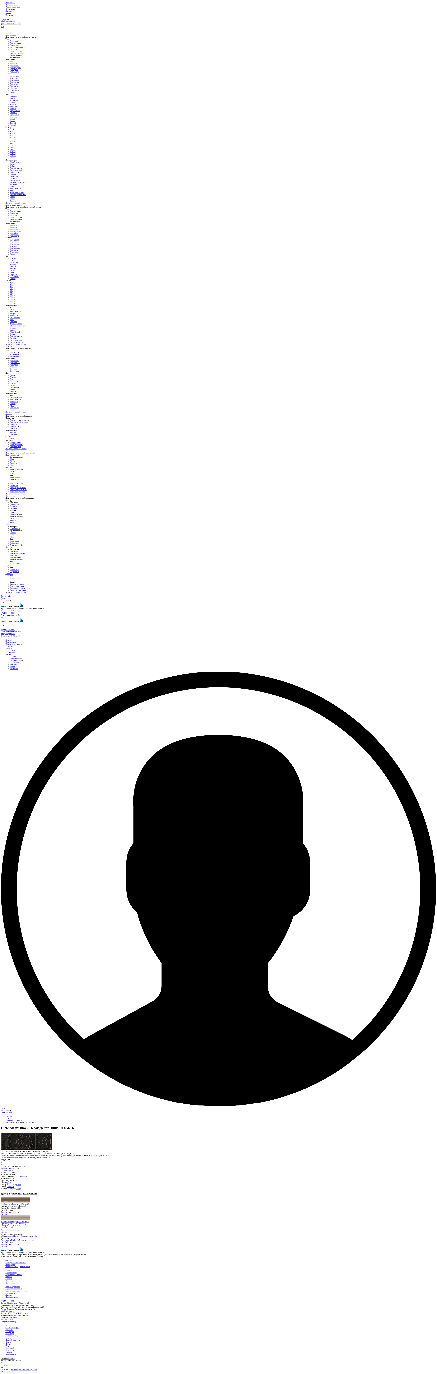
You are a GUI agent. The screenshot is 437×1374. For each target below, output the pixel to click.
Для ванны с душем (17, 553)
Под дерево (14, 80)
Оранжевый (14, 115)
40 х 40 (12, 145)
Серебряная (14, 387)
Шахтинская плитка (18, 195)
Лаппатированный (17, 47)
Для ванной (14, 66)
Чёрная (12, 279)
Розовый (13, 117)
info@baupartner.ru (8, 21)
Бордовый (14, 100)
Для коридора (15, 68)
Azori (12, 307)
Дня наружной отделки (19, 422)
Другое (8, 654)
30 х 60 (12, 299)
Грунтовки (14, 486)
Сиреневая (14, 275)
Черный (13, 125)
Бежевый (13, 96)
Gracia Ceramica (16, 168)
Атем (12, 320)
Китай (12, 197)
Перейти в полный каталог (16, 203)
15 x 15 (12, 131)
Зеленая (13, 391)
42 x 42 (12, 148)
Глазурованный (16, 43)
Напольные (14, 541)
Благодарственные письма (15, 1263)
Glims (12, 459)
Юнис (12, 465)
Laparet (12, 178)
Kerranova (14, 176)
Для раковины (15, 557)
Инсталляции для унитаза (20, 588)
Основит (13, 463)
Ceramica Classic (16, 170)
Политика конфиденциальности (17, 1267)
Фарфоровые (15, 529)
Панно (12, 92)
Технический (15, 57)
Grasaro (13, 174)
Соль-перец (14, 76)
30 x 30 (12, 297)
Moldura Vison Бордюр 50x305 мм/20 (15, 1222)
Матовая (13, 215)
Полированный (16, 55)
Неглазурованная (16, 219)
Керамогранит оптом (13, 1289)
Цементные (14, 479)
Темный (13, 123)
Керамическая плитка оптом (16, 1291)
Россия (12, 199)
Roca (12, 522)
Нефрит (13, 314)
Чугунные (14, 508)
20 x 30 (12, 291)
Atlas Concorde (15, 162)
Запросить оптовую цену (10, 1168)
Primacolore (14, 408)
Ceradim (13, 338)
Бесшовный (14, 41)
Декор (18, 1189)
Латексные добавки (17, 492)
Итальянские (15, 563)
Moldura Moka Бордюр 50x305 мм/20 (15, 1204)
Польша (13, 328)
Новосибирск (10, 1354)
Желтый (13, 105)
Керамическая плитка (13, 205)
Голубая (13, 383)
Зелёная (13, 266)
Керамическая (15, 354)
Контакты (9, 15)
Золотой (13, 109)
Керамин (13, 184)
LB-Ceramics (15, 180)
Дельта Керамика (16, 342)
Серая (12, 270)
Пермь (7, 1344)
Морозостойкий (16, 51)
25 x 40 (12, 295)
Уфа (7, 1346)
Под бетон (14, 78)
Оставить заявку (7, 1112)
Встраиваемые (15, 578)
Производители (11, 5)
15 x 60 (12, 133)
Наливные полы (16, 484)
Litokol (12, 461)
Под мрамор (14, 86)
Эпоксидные (15, 477)
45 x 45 (12, 150)
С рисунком (14, 90)
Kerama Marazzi (16, 189)
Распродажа (10, 1293)
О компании (10, 3)
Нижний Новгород (12, 1340)
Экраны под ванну (17, 584)
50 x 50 (12, 152)
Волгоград (9, 1334)
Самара (8, 1342)
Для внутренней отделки (19, 420)
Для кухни (14, 70)
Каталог (8, 33)
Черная (12, 375)
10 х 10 (12, 283)
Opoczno (13, 434)
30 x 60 (12, 141)
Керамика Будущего (17, 182)
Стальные (14, 506)
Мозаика (8, 346)
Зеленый (13, 107)
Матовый (13, 49)
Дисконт (8, 11)
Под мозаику (15, 248)
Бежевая (13, 258)
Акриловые (14, 504)
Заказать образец (7, 596)
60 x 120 (13, 156)
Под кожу (14, 242)
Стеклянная (14, 352)
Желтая (13, 264)
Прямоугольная (16, 514)
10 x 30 (12, 285)
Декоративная (15, 357)
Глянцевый (14, 45)
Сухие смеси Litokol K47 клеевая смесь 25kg (18, 1240)
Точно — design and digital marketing (15, 1315)
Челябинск (9, 1350)
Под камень (14, 82)
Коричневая (14, 381)
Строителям (10, 9)
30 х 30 (12, 139)
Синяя (12, 273)
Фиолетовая (14, 277)
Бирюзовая (14, 262)
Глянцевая (14, 213)
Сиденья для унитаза (18, 590)
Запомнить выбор (8, 1358)
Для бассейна (15, 363)
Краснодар (9, 1332)
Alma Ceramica (15, 332)
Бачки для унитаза (17, 586)
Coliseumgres (15, 172)
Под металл (14, 84)
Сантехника (10, 496)
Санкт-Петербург (12, 1328)
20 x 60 (12, 137)
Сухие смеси (10, 451)
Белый (12, 98)
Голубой (13, 102)
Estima (12, 166)
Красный (13, 113)
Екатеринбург (10, 1348)
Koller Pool (14, 520)
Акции (8, 13)
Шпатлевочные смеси (18, 490)
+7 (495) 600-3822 (8, 613)
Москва (8, 1326)
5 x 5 (12, 129)
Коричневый (15, 111)
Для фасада (14, 72)
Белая (12, 260)
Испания (10, 1187)
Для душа (13, 555)
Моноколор (14, 88)
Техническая (15, 221)
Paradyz (13, 432)
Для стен (13, 64)
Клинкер (8, 414)
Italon (12, 186)
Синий (12, 121)
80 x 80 (12, 158)
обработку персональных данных (24, 1370)
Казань (8, 1338)
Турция (13, 201)
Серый (12, 119)
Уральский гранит (17, 193)
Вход (3, 598)
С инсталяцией (16, 545)
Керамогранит (11, 35)
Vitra (12, 191)
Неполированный (17, 53)
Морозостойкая (16, 217)
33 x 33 (12, 143)
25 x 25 (12, 293)
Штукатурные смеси (18, 488)
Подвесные (14, 543)
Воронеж (9, 1330)
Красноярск (10, 1352)
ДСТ (12, 406)
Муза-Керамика (16, 324)
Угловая (13, 512)
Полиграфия (10, 1265)
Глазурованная (15, 211)
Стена (12, 1178)
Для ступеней (15, 426)
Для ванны (14, 551)
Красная (13, 268)
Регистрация (6, 600)
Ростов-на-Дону (11, 1336)
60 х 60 (12, 154)
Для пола (13, 61)
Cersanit (13, 164)
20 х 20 (12, 135)
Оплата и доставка (12, 7)
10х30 (18, 1185)
